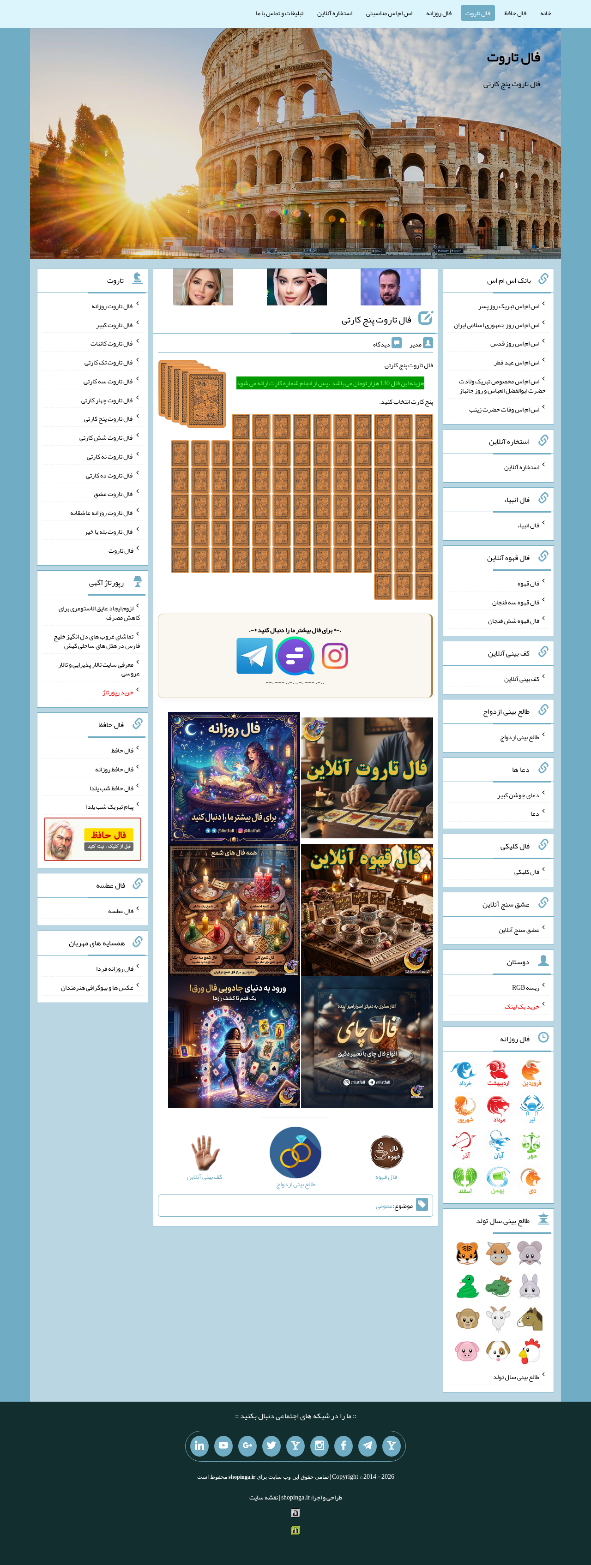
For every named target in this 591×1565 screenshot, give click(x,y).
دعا (535, 813)
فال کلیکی (526, 871)
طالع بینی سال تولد (516, 1376)
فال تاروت (477, 12)
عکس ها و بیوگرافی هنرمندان (97, 987)
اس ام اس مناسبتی (389, 12)
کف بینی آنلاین (521, 678)
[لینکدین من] (199, 1446)
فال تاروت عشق (113, 493)
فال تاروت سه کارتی (108, 381)
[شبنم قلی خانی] (203, 288)
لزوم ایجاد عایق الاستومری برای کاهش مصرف (99, 613)
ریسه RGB (525, 987)
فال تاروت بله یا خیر (108, 531)
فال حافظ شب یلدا (111, 787)
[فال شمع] (234, 911)
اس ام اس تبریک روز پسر (508, 305)
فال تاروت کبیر (114, 324)
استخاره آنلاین (334, 12)
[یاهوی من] (391, 1446)
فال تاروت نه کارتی (110, 456)
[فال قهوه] (367, 911)
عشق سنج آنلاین (519, 929)
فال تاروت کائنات (111, 343)
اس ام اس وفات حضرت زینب (504, 408)
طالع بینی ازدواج (519, 736)
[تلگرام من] (367, 1446)
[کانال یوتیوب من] (223, 1446)
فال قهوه (528, 583)
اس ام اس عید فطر (516, 362)
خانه (545, 12)
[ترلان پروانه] (297, 288)
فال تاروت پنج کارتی (376, 319)
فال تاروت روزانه (112, 305)
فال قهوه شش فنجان (513, 620)
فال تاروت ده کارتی (109, 474)
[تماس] (295, 1446)
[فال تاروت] (367, 779)
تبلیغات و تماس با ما (279, 12)
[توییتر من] (271, 1446)
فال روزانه (439, 12)
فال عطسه (120, 910)
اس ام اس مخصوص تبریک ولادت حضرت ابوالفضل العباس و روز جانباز (502, 386)
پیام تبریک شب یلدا (109, 806)
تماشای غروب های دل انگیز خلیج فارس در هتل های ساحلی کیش (97, 641)
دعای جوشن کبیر (518, 794)
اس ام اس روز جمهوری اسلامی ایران (496, 324)
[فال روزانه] (234, 779)
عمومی (384, 1205)
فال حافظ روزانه (114, 769)
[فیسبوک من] (343, 1446)
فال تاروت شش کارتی (106, 437)
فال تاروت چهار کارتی (107, 399)
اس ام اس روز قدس (514, 343)
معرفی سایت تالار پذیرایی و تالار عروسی (99, 668)
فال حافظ (515, 12)
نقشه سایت (263, 1497)
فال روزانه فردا (114, 968)
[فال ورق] (234, 1043)
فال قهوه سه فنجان (515, 601)
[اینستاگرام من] (319, 1446)
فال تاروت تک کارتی (108, 362)
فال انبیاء (528, 525)
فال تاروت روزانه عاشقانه (101, 512)
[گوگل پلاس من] (247, 1446)
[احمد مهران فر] (391, 288)
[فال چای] (367, 1043)
